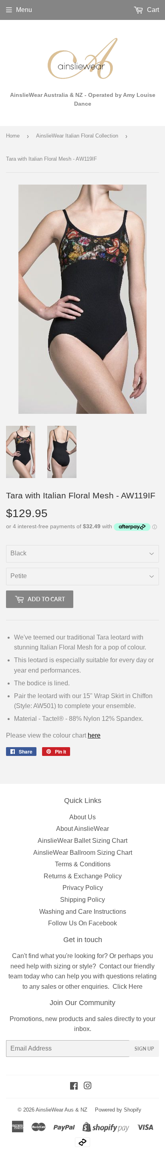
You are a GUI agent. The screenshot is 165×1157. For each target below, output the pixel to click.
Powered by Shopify (118, 1110)
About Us (82, 817)
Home (13, 136)
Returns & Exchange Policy (83, 876)
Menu (24, 9)
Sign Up (144, 1049)
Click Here (128, 986)
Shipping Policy (82, 899)
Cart (152, 9)
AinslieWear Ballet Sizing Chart (82, 840)
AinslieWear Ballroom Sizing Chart (82, 852)
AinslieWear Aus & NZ (61, 1110)
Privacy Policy (82, 887)
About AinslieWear (82, 828)
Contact (110, 966)
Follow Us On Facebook (82, 923)
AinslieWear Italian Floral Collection (77, 136)
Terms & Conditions (83, 864)
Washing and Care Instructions (82, 911)
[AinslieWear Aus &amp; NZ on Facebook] (74, 1086)
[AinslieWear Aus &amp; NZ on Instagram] (88, 1086)
